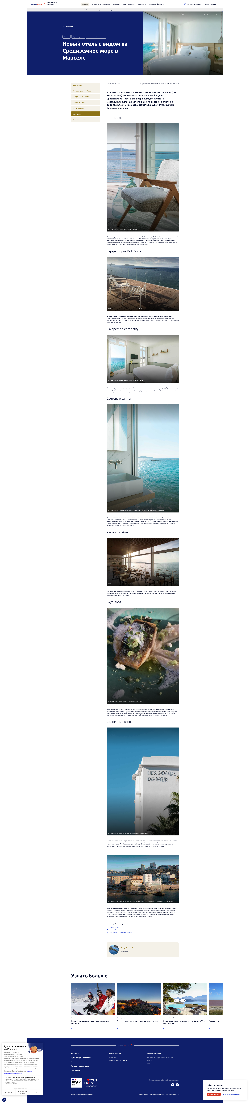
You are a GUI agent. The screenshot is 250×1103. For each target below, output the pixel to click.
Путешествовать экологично (101, 4)
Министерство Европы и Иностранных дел (160, 1057)
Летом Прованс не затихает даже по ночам (137, 1021)
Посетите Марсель (115, 930)
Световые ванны (79, 102)
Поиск (207, 4)
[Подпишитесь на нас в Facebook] (172, 1084)
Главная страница (76, 10)
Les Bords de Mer (114, 927)
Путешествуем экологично (81, 1057)
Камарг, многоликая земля (221, 1021)
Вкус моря (77, 114)
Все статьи (176, 1094)
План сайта (169, 1094)
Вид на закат (77, 85)
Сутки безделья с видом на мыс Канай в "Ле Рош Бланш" (184, 1022)
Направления (76, 1062)
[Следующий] (183, 1000)
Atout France (113, 1057)
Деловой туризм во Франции (118, 1060)
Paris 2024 (75, 1053)
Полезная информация (156, 4)
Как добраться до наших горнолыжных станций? (90, 1022)
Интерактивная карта (193, 4)
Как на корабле (78, 108)
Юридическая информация (157, 1094)
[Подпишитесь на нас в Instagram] (177, 1084)
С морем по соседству (81, 96)
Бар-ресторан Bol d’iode (82, 91)
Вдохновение (142, 4)
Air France (150, 1060)
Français (213, 4)
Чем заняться (116, 4)
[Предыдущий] (176, 1000)
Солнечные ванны (79, 120)
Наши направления (129, 4)
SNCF (148, 1063)
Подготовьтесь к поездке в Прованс (120, 932)
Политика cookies (143, 1094)
